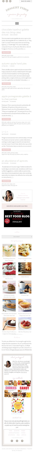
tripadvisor (11, 125)
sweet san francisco (14, 433)
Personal (12, 152)
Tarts (26, 122)
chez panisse (24, 123)
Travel (29, 122)
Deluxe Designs (18, 450)
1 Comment (12, 66)
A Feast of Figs (24, 295)
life (15, 154)
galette (28, 123)
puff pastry (26, 57)
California (9, 122)
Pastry (8, 55)
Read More (6, 52)
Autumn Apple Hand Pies (14, 63)
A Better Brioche (25, 277)
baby (8, 154)
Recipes (11, 55)
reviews (23, 433)
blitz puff (9, 57)
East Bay (13, 122)
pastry (22, 154)
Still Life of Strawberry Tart (24, 332)
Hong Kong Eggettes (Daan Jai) (24, 259)
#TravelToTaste (10, 123)
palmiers (18, 154)
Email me (23, 199)
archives (23, 435)
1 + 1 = (5, 131)
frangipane (14, 57)
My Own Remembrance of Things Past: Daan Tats (24, 314)
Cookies (8, 152)
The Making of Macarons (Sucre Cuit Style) (9, 259)
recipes (23, 430)
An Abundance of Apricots (15, 160)
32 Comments (13, 163)
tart (8, 125)
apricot (8, 185)
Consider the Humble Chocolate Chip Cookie (9, 296)
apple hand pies (13, 88)
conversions (11, 435)
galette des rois (20, 57)
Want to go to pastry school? (23, 197)
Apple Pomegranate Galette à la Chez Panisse (16, 98)
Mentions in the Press (23, 195)
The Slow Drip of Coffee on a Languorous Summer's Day (9, 333)
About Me (23, 193)
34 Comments (13, 134)
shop (18, 435)
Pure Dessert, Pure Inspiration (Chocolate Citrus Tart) (9, 314)
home (10, 430)
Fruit (8, 86)
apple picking (20, 88)
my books (16, 430)
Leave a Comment (14, 34)
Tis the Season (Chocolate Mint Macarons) (9, 278)
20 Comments (13, 101)
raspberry (26, 154)
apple (8, 88)
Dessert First (17, 13)
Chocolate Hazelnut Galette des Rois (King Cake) (15, 31)
